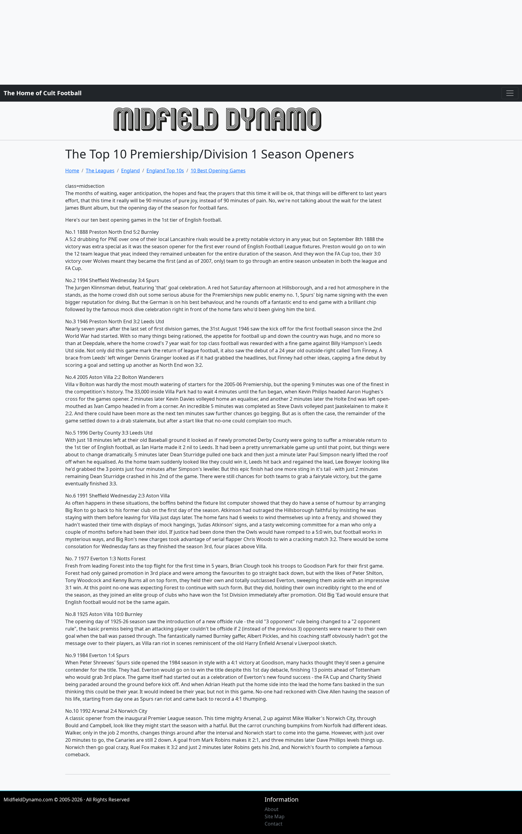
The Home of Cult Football (43, 93)
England (130, 170)
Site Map (275, 816)
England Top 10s (165, 170)
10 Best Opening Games (218, 170)
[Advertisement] (181, 42)
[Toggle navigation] (509, 93)
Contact (273, 823)
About (272, 809)
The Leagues (100, 170)
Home (72, 170)
